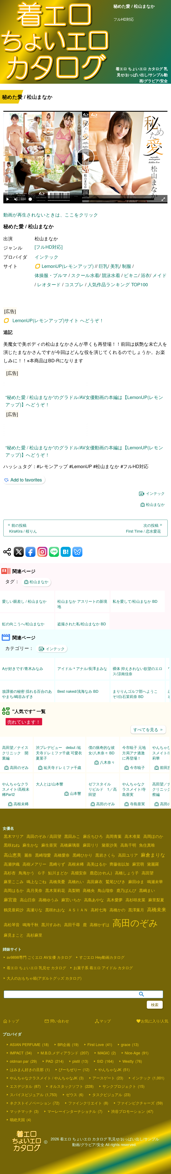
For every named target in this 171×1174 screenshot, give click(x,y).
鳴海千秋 (30, 924)
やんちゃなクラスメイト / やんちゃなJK (43, 1078)
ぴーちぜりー (70, 1069)
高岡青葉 (114, 836)
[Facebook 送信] (30, 552)
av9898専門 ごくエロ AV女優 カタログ (39, 957)
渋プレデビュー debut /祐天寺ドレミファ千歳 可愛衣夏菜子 (59, 752)
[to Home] (55, 81)
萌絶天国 (17, 1119)
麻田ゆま (136, 881)
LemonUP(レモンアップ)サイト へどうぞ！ (58, 320)
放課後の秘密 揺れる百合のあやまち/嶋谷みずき (27, 693)
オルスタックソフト (66, 1086)
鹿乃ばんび (126, 890)
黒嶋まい (147, 890)
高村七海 (99, 909)
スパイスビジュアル (27, 1094)
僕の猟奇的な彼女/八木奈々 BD (101, 750)
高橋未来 (156, 909)
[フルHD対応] (49, 246)
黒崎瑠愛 (43, 855)
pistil (76, 1061)
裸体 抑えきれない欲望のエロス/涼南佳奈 (137, 671)
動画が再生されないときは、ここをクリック (50, 214)
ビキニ (131, 275)
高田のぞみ (19, 767)
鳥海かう (26, 872)
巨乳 (103, 266)
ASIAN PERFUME (25, 1044)
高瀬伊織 (12, 864)
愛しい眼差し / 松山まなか (24, 601)
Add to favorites (26, 479)
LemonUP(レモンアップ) (68, 266)
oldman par (19, 1061)
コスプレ (74, 284)
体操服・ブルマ (51, 275)
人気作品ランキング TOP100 (118, 284)
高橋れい (76, 881)
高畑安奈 (79, 872)
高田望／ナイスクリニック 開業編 (15, 752)
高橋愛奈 (62, 855)
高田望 (147, 872)
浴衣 (145, 275)
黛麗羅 (153, 864)
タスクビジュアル (107, 1094)
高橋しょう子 (127, 872)
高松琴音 (12, 924)
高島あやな (94, 899)
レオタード (49, 284)
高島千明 (128, 845)
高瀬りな (34, 909)
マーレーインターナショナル (71, 1111)
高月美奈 (34, 890)
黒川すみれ (51, 924)
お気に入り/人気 (152, 1021)
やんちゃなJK (109, 1069)
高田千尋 (72, 924)
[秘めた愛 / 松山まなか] (85, 310)
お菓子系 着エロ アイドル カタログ (103, 967)
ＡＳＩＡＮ (78, 909)
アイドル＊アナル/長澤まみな (82, 668)
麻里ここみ (14, 881)
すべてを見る (148, 729)
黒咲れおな (55, 909)
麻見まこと (14, 935)
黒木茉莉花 (55, 890)
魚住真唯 (147, 845)
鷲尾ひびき (115, 881)
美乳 (114, 266)
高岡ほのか (153, 836)
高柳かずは (99, 924)
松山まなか (155, 504)
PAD (49, 1061)
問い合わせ (56, 1021)
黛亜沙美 (109, 845)
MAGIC (104, 1053)
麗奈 (28, 855)
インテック (47, 256)
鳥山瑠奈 (105, 890)
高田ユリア (128, 855)
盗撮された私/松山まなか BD (81, 623)
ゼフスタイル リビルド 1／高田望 (102, 789)
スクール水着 (85, 275)
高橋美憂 (57, 881)
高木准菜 (132, 836)
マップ (102, 1021)
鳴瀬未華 (155, 881)
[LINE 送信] (54, 552)
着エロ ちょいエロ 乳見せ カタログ (36, 967)
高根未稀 (21, 803)
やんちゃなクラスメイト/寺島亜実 (134, 789)
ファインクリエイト (85, 1103)
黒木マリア (14, 836)
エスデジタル (21, 1086)
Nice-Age (132, 1053)
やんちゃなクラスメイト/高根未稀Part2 (15, 789)
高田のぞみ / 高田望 (43, 836)
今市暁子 (137, 767)
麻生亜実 (49, 845)
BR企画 (64, 1044)
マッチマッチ (21, 1111)
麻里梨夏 (156, 899)
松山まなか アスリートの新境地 (82, 603)
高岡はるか (14, 890)
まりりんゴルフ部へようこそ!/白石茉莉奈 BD (135, 693)
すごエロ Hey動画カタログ (101, 957)
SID (100, 1061)
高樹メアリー (34, 864)
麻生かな (30, 845)
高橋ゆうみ (48, 899)
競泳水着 (111, 275)
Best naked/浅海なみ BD (77, 691)
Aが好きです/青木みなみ (22, 668)
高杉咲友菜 (135, 899)
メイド (159, 275)
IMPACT (17, 1053)
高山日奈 (28, 899)
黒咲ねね (12, 845)
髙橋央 (89, 890)
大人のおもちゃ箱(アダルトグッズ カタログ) (44, 978)
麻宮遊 (10, 899)
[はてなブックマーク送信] (66, 552)
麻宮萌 (138, 864)
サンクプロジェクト (119, 1086)
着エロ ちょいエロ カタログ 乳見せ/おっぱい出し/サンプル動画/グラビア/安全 (141, 75)
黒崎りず (57, 864)
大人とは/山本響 (49, 783)
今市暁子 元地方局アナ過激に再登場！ (134, 752)
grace (125, 1044)
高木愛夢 (115, 899)
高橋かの (117, 909)
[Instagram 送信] (42, 552)
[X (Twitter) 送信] (19, 552)
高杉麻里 (34, 935)
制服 (126, 266)
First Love (95, 1044)
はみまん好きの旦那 (27, 1069)
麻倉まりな (153, 854)
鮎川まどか (58, 872)
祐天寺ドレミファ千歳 (62, 767)
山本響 (75, 793)
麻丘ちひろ (93, 836)
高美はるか (97, 864)
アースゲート (103, 1078)
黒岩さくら (105, 855)
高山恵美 (12, 855)
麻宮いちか (71, 899)
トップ (11, 1021)
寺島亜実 (137, 803)
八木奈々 (107, 762)
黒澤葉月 (136, 909)
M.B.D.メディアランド (59, 1053)
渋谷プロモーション (128, 1111)
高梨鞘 (74, 890)
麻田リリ (91, 845)
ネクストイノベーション (30, 1103)
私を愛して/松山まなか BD (135, 601)
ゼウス (71, 1094)
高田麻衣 (95, 881)
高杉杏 (10, 872)
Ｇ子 (41, 872)
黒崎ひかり (82, 855)
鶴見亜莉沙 (14, 909)
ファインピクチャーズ (136, 1103)
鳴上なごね (36, 881)
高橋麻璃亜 (70, 845)
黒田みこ (72, 836)
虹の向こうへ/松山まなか (23, 623)
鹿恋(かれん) (101, 872)
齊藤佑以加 (119, 864)
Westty (128, 1061)
